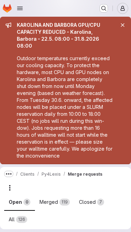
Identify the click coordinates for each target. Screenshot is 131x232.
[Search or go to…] (104, 8)
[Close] (122, 25)
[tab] (19, 202)
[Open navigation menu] (20, 8)
